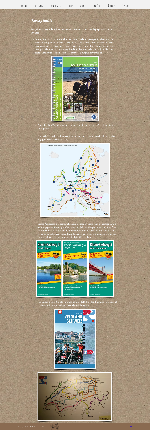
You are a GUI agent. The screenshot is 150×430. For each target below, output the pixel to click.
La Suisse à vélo (47, 302)
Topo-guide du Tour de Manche (51, 39)
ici (79, 52)
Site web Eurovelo (47, 136)
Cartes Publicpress (46, 224)
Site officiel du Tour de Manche (53, 125)
